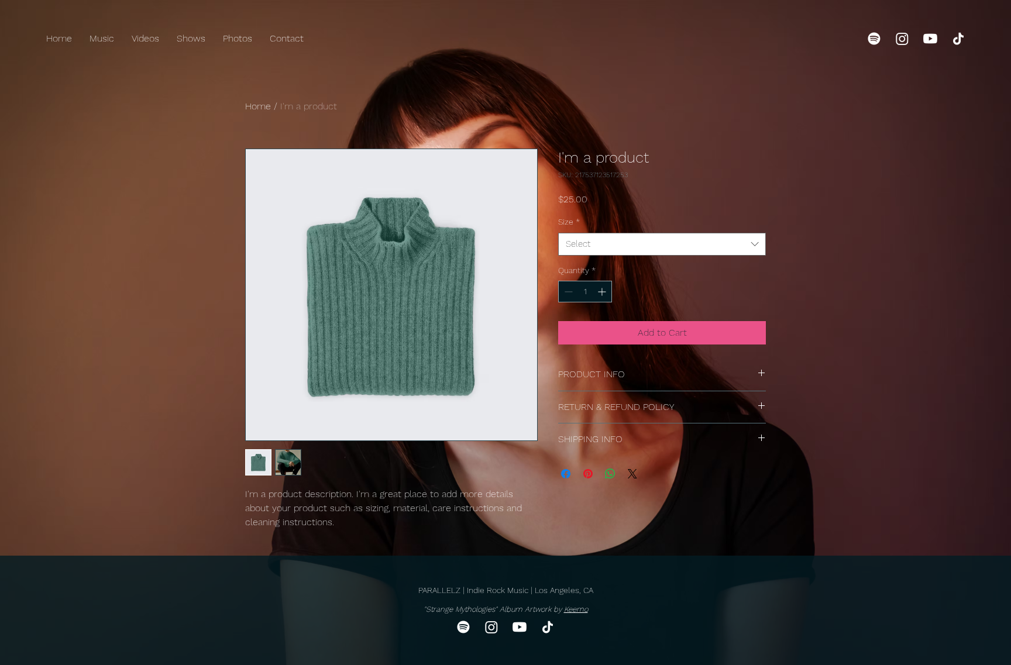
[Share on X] (632, 474)
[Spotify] (874, 38)
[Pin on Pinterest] (588, 474)
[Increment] (603, 291)
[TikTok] (958, 38)
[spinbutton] (585, 291)
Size (569, 221)
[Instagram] (902, 38)
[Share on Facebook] (566, 474)
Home (258, 106)
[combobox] (662, 244)
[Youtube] (930, 38)
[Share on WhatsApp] (610, 474)
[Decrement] (567, 291)
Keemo (576, 609)
